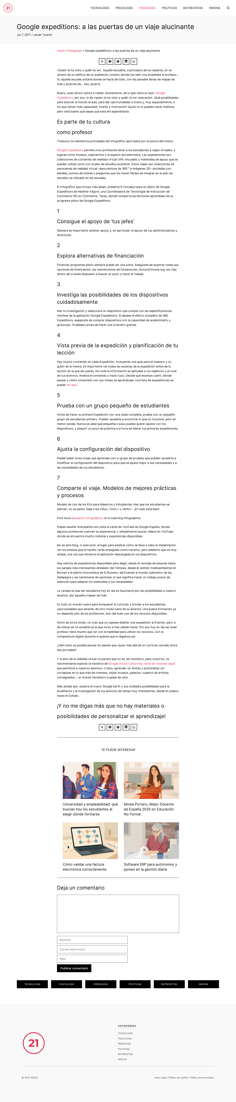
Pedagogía (74, 50)
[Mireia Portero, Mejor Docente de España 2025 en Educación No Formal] (151, 796)
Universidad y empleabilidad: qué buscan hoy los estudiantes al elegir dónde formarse (90, 809)
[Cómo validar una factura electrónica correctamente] (90, 856)
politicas (124, 1049)
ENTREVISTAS (193, 8)
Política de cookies (178, 1077)
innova (122, 1059)
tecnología (125, 1033)
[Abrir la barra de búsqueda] (228, 8)
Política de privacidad (201, 1077)
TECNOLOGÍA (99, 8)
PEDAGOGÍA (147, 8)
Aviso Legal (160, 1077)
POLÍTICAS (169, 8)
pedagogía (124, 1043)
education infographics (87, 518)
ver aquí (71, 385)
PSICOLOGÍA (124, 8)
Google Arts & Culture (123, 663)
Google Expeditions (70, 150)
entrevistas (125, 1054)
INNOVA (214, 8)
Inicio (60, 50)
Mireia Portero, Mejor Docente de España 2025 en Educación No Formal (149, 809)
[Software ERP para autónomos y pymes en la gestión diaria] (151, 856)
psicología (125, 1038)
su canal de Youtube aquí (157, 663)
